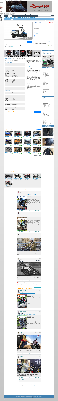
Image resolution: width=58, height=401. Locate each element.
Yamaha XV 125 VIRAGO (36, 178)
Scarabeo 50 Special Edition (47, 107)
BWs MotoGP (45, 85)
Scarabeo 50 (44, 99)
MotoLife (21, 234)
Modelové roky (7, 17)
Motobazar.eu (10, 0)
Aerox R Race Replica (46, 75)
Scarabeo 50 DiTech (46, 105)
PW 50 (7, 136)
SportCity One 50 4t (46, 116)
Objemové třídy (26, 17)
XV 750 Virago (8, 152)
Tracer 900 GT (17, 136)
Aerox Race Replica (45, 73)
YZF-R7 (7, 144)
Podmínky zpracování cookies (31, 396)
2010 (11, 20)
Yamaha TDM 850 (27, 178)
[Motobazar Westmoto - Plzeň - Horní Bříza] (9, 133)
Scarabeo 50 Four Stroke (46, 106)
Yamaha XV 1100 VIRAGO (8, 178)
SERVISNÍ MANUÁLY (15, 58)
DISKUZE (25, 15)
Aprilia (44, 97)
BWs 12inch (44, 82)
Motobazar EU (33, 65)
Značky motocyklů (13, 17)
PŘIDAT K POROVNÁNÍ (47, 53)
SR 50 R (44, 121)
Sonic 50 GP (44, 112)
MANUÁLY (14, 15)
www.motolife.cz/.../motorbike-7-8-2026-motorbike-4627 (28, 194)
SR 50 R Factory (45, 122)
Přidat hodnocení (50, 41)
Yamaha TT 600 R (8, 185)
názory (52, 20)
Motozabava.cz (16, 0)
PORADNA (21, 15)
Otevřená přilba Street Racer (46, 137)
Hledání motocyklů (32, 17)
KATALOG (10, 15)
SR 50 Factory (45, 120)
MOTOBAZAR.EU (48, 126)
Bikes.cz (5, 0)
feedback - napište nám (31, 88)
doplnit (37, 33)
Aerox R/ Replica (45, 76)
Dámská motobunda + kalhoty (46, 147)
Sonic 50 (44, 111)
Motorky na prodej (9, 129)
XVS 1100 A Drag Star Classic (27, 152)
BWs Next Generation (46, 89)
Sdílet (29, 210)
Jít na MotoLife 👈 (37, 286)
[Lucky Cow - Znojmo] (18, 141)
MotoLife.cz (21, 0)
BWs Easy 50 (45, 84)
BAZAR (18, 15)
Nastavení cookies (39, 396)
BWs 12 (44, 81)
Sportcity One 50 (45, 114)
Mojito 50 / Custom (45, 98)
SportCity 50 (44, 113)
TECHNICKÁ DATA (8, 58)
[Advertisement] (22, 121)
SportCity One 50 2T (46, 115)
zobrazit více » (41, 45)
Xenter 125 (16, 144)
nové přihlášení (35, 284)
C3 (43, 92)
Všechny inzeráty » (37, 155)
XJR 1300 (35, 136)
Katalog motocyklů (7, 20)
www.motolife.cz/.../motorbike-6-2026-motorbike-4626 (27, 215)
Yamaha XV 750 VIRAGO (18, 178)
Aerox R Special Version (46, 77)
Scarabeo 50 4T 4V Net (46, 104)
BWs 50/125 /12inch (45, 83)
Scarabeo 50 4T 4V (45, 103)
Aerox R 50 (44, 72)
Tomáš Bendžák (21, 379)
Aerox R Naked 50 (45, 74)
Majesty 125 (35, 152)
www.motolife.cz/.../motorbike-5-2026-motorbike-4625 (27, 293)
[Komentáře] (39, 191)
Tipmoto (30, 66)
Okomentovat (37, 210)
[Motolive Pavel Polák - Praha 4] (37, 133)
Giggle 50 (44, 93)
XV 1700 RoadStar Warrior (26, 144)
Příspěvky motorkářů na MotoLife (25, 189)
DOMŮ (7, 15)
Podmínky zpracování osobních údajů (21, 396)
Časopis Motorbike (23, 290)
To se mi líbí (21, 210)
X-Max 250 (16, 152)
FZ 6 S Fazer (35, 144)
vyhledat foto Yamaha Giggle (40, 35)
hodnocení (47, 20)
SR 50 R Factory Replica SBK (47, 123)
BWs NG (44, 90)
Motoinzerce (38, 65)
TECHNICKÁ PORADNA (21, 58)
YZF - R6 (25, 136)
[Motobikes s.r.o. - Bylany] (18, 133)
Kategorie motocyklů (20, 17)
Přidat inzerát (38, 129)
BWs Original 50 (45, 91)
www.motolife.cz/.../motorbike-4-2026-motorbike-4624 (27, 314)
